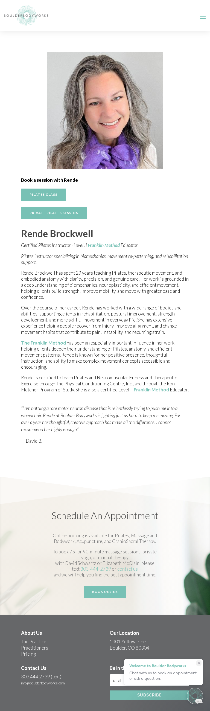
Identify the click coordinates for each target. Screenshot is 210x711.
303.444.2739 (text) (41, 676)
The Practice (33, 641)
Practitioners (34, 648)
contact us (127, 569)
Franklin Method (104, 245)
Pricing (28, 654)
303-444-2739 (95, 569)
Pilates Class (43, 194)
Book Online (105, 592)
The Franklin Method (43, 343)
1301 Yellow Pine (128, 641)
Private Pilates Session (54, 213)
